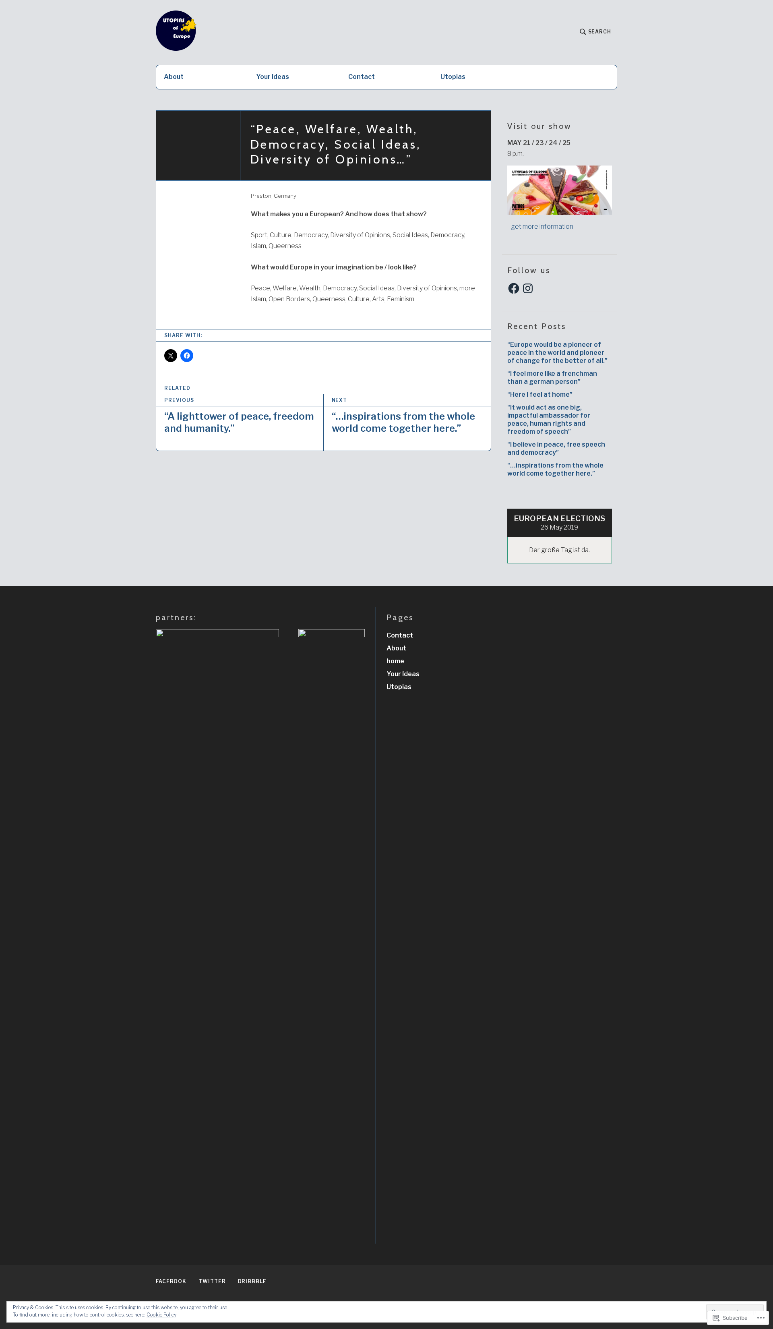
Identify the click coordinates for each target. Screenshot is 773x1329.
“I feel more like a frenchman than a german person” (552, 377)
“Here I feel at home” (540, 394)
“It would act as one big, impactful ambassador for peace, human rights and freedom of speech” (548, 419)
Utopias (452, 77)
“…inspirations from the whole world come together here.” (555, 469)
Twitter (211, 1281)
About (174, 77)
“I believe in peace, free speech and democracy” (556, 448)
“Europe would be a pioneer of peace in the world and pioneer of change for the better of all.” (557, 352)
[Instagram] (527, 288)
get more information (540, 226)
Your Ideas (272, 77)
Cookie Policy (161, 1315)
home (395, 661)
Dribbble (252, 1281)
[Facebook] (513, 288)
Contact (361, 77)
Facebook (171, 1281)
